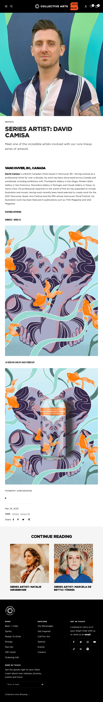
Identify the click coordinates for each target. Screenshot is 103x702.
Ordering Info (12, 657)
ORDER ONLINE (74, 6)
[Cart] (96, 6)
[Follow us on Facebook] (73, 641)
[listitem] (13, 520)
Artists (9, 122)
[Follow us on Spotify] (87, 648)
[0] (91, 6)
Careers (42, 652)
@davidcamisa (24, 491)
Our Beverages (45, 626)
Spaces (41, 642)
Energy (8, 642)
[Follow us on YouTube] (94, 641)
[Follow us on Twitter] (80, 641)
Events (41, 647)
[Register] (42, 684)
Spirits (8, 631)
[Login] (86, 6)
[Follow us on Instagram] (87, 641)
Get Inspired (44, 631)
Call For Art (44, 636)
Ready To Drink (13, 636)
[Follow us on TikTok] (73, 648)
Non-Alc (9, 647)
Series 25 (25, 514)
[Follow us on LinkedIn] (80, 648)
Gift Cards (10, 652)
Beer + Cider (11, 626)
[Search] (11, 6)
